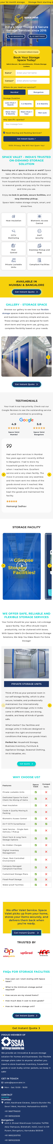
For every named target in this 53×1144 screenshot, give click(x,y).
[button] (5, 357)
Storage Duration (11, 98)
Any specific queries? (14, 119)
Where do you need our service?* (19, 87)
